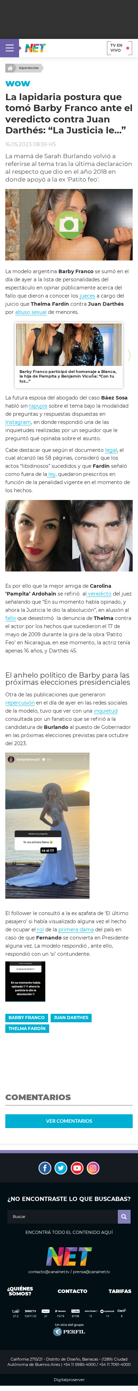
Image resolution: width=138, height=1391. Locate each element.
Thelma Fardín (27, 1028)
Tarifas (120, 1291)
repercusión (20, 703)
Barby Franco (26, 1017)
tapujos (38, 406)
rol (40, 929)
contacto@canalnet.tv (48, 1271)
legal (111, 450)
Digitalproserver (69, 1380)
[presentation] (8, 355)
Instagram (18, 422)
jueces (87, 296)
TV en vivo (116, 48)
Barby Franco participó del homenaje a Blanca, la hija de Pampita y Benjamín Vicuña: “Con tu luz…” (67, 376)
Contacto (71, 1291)
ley (51, 474)
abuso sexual (31, 312)
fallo (10, 618)
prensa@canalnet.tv (91, 1271)
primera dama (76, 929)
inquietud (105, 711)
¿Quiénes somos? (20, 1291)
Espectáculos (29, 68)
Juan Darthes (71, 1017)
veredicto (99, 594)
